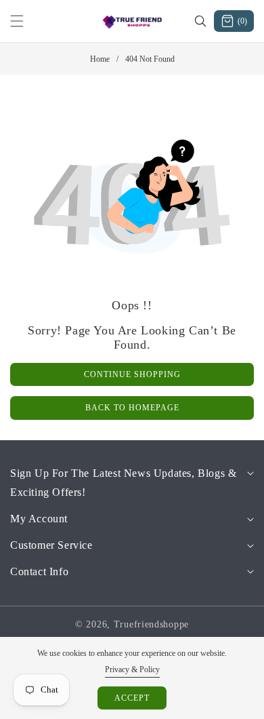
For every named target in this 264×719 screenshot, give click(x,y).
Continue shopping (132, 374)
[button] (25, 21)
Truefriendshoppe (151, 624)
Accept (132, 698)
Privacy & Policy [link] (132, 669)
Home (100, 59)
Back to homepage (132, 407)
